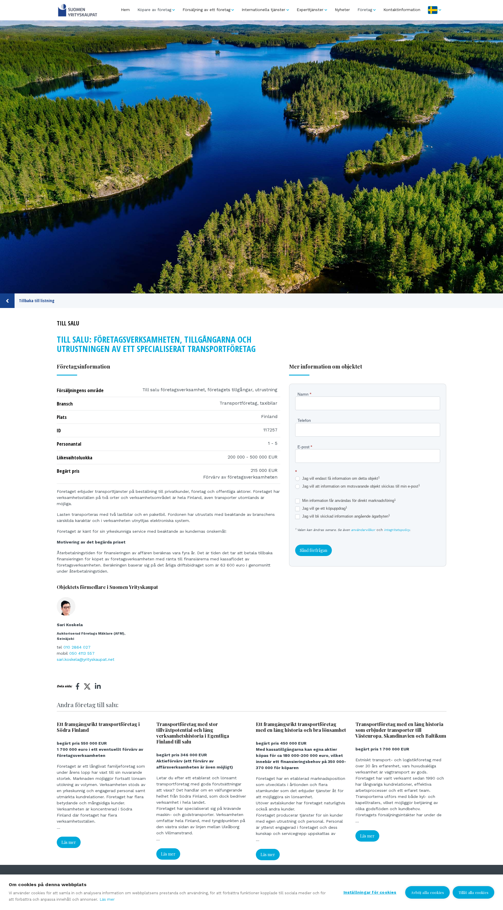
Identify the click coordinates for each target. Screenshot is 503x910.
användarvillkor (363, 530)
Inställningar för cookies (369, 892)
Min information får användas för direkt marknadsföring (348, 500)
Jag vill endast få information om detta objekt (340, 478)
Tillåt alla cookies (473, 892)
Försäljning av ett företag (206, 9)
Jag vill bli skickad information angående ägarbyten (345, 516)
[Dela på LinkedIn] (98, 686)
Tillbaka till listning (36, 300)
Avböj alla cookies (427, 892)
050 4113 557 (82, 653)
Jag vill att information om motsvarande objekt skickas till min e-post (360, 486)
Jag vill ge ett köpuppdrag (324, 508)
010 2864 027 (77, 647)
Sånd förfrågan (313, 550)
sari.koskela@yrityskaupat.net (85, 659)
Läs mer (68, 842)
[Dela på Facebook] (77, 686)
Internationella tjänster (263, 9)
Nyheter (342, 9)
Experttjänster (310, 9)
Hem (125, 9)
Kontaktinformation (401, 9)
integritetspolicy (397, 530)
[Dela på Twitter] (87, 687)
